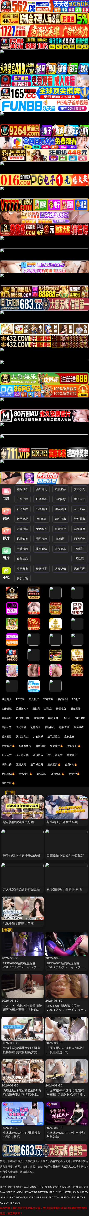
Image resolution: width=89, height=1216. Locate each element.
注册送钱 (7, 708)
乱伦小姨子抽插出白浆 (18, 923)
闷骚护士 (79, 538)
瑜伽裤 (61, 538)
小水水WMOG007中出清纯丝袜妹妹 (66, 1135)
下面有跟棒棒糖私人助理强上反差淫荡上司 (65, 1050)
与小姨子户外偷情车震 (62, 822)
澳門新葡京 (53, 736)
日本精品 (41, 499)
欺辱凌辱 (22, 519)
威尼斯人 (7, 699)
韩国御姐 (41, 509)
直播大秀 (21, 764)
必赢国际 (76, 708)
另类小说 (22, 578)
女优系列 (41, 529)
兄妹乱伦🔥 (8, 773)
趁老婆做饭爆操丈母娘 (18, 822)
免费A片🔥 (71, 764)
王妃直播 (21, 727)
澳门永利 (63, 699)
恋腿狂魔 (79, 529)
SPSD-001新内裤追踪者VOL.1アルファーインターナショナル (65, 1010)
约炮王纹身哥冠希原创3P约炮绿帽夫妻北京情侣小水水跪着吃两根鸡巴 (22, 1094)
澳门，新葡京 (55, 755)
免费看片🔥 (8, 746)
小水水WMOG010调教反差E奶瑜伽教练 (22, 1135)
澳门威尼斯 (36, 764)
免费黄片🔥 (56, 746)
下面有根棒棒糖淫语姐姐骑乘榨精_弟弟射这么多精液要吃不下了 (66, 1094)
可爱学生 (60, 529)
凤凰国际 (7, 718)
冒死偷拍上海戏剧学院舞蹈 (65, 855)
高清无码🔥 (57, 773)
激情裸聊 (41, 746)
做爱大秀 (7, 764)
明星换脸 (41, 538)
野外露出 (79, 519)
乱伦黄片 (35, 727)
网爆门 (80, 549)
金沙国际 (38, 755)
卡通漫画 (22, 549)
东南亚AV (79, 509)
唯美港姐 (60, 509)
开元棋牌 (34, 699)
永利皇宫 (69, 736)
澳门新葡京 (22, 736)
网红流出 (60, 519)
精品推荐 (22, 489)
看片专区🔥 (25, 773)
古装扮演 (22, 529)
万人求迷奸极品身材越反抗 (21, 889)
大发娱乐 (38, 736)
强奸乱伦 (41, 489)
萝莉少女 (79, 489)
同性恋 (80, 558)
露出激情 (41, 549)
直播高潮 (39, 718)
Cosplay (61, 499)
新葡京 (48, 708)
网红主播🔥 (8, 783)
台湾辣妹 (22, 509)
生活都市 (22, 568)
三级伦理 (22, 499)
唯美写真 (60, 549)
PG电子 (76, 699)
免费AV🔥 (74, 773)
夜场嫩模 (79, 727)
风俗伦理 (79, 568)
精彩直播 (53, 718)
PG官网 (20, 699)
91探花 (41, 519)
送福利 (36, 708)
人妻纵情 (60, 568)
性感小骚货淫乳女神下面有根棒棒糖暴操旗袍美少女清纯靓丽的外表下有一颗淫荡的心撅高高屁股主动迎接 (21, 1054)
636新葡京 (25, 746)
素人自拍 (79, 499)
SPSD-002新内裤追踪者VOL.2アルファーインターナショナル (65, 967)
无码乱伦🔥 (74, 746)
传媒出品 (22, 558)
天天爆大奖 (22, 755)
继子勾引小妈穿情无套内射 (21, 855)
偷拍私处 (50, 727)
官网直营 (48, 699)
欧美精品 (60, 489)
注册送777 (22, 708)
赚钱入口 (42, 773)
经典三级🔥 (54, 764)
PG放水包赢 (23, 718)
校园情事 (41, 568)
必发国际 (7, 736)
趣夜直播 (64, 727)
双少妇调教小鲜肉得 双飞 (64, 889)
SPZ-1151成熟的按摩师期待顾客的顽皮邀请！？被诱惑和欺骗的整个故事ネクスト (22, 1010)
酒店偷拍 (80, 718)
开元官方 (7, 755)
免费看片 (72, 755)
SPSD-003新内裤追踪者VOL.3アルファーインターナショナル (21, 967)
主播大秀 (7, 727)
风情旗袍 (22, 538)
